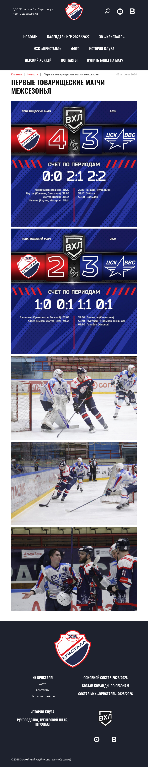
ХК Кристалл (43, 677)
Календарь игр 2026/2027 (68, 36)
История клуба (101, 48)
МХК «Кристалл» (47, 48)
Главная (16, 74)
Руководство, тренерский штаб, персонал (42, 722)
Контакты (69, 60)
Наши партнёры (42, 696)
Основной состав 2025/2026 (105, 677)
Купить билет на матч (105, 60)
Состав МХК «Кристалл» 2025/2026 (105, 693)
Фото (75, 48)
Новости (30, 36)
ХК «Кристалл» (112, 36)
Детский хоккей (38, 60)
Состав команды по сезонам (105, 685)
